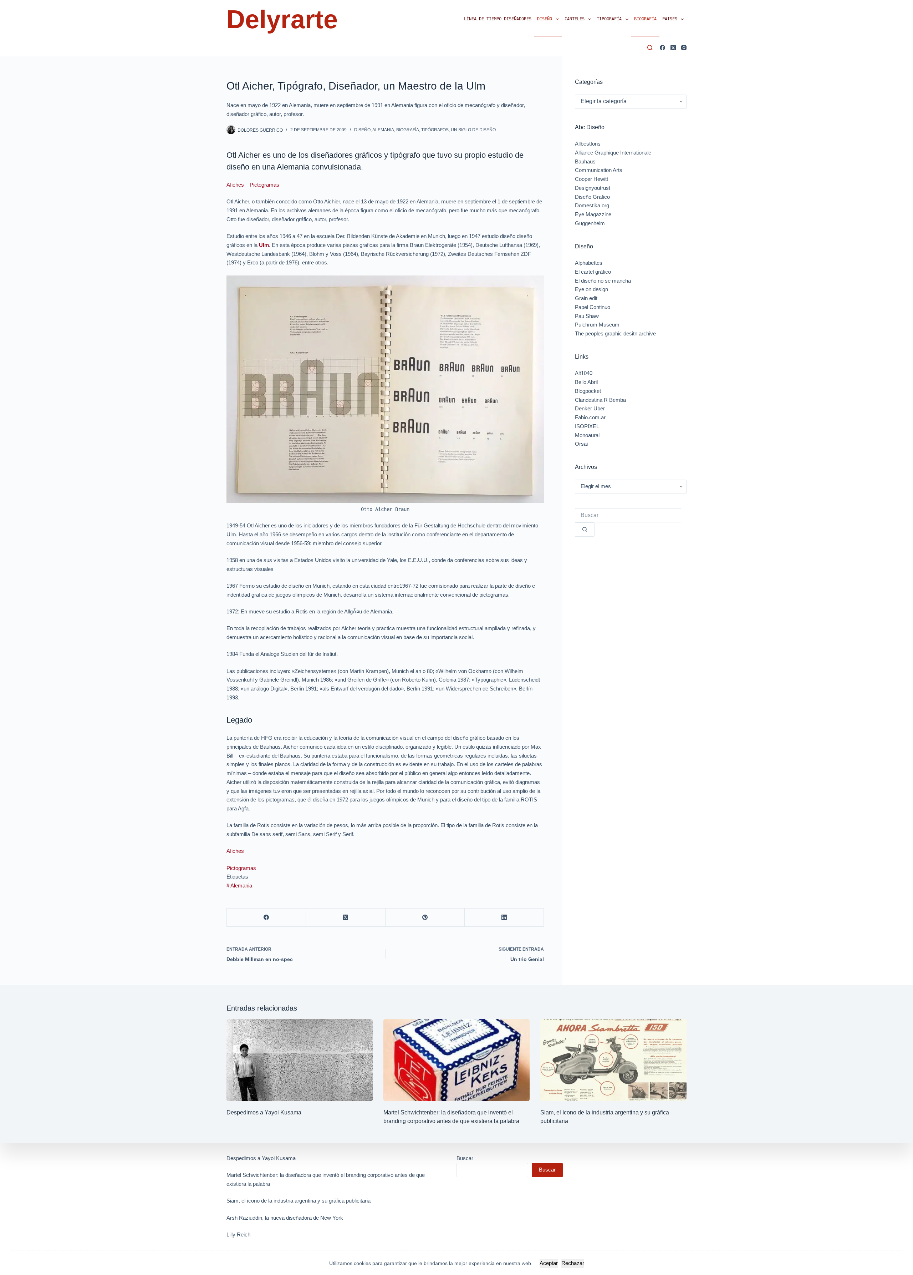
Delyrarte (282, 19)
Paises (669, 18)
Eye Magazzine (593, 214)
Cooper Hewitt (591, 179)
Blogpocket (588, 391)
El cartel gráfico (593, 272)
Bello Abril (586, 382)
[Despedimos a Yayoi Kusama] (299, 1060)
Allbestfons (588, 144)
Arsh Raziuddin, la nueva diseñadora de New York (284, 1218)
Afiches (235, 185)
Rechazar (572, 1263)
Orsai (581, 444)
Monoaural (587, 435)
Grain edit (586, 298)
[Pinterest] (425, 918)
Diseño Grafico (592, 197)
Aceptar (549, 1263)
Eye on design (591, 289)
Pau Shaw (587, 316)
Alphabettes (588, 263)
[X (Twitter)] (673, 47)
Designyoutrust (592, 188)
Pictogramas (264, 185)
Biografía (645, 18)
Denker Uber (590, 408)
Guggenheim (590, 223)
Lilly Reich (238, 1234)
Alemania (383, 129)
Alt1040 (583, 373)
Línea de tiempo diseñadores (497, 18)
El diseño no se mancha (603, 281)
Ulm (264, 245)
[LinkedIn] (504, 918)
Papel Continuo (592, 307)
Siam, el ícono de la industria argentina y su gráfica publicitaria (298, 1201)
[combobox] (628, 515)
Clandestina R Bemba (600, 400)
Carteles (575, 18)
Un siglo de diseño (473, 129)
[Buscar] (650, 47)
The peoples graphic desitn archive (615, 333)
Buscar (464, 1158)
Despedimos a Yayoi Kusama (263, 1112)
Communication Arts (598, 170)
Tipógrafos (435, 129)
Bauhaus (585, 161)
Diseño (544, 18)
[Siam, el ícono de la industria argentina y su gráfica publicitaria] (613, 1060)
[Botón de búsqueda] (585, 529)
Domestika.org (592, 205)
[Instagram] (684, 47)
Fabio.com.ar (590, 417)
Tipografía (609, 18)
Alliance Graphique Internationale (613, 153)
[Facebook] (662, 47)
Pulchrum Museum (597, 325)
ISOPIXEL (587, 426)
